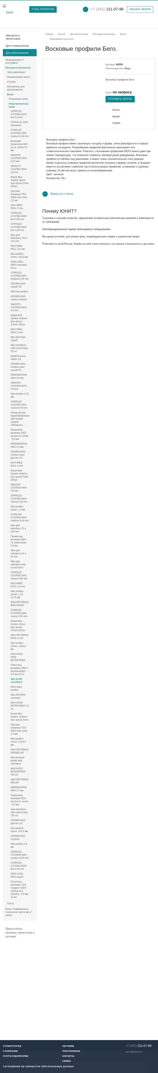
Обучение (68, 1046)
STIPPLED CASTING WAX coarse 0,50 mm (19, 613)
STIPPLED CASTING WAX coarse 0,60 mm (19, 575)
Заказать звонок (140, 9)
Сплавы (11, 81)
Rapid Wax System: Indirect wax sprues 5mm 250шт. (19, 475)
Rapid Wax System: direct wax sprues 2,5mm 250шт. (18, 626)
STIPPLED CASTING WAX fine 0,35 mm (19, 227)
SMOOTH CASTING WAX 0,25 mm (19, 158)
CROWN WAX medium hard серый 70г (18, 367)
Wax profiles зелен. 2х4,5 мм (19, 830)
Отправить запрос (120, 99)
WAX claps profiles (16, 688)
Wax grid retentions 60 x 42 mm (18, 553)
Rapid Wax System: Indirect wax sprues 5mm (19, 716)
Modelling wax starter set (18, 357)
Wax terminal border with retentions (17, 760)
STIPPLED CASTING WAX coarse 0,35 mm (19, 498)
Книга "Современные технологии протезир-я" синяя (18, 912)
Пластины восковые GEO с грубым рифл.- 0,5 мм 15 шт (19, 670)
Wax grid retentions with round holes (18, 564)
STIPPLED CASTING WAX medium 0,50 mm (20, 855)
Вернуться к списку (61, 193)
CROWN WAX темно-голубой (19, 298)
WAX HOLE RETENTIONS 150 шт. (18, 771)
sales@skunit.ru (133, 1051)
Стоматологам (12, 1046)
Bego (127, 68)
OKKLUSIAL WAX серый (17, 875)
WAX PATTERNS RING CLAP (19, 637)
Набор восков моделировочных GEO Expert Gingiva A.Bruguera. (20, 418)
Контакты (68, 1056)
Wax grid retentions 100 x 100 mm (19, 238)
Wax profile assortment (16, 680)
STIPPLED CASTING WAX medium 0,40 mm (20, 517)
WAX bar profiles (19, 291)
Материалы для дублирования (16, 88)
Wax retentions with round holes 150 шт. (19, 812)
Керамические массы (18, 77)
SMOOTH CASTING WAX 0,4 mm (19, 385)
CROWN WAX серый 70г (18, 285)
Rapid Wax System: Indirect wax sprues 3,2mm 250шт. (19, 320)
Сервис (66, 1061)
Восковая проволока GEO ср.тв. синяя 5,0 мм (19, 146)
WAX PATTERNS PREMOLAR (19, 751)
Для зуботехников (17, 52)
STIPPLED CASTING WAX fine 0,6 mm (19, 114)
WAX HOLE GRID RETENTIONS (18, 657)
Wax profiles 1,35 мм (20, 395)
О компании (10, 1051)
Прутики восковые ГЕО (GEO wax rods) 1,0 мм (19, 729)
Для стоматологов (17, 45)
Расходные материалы (18, 67)
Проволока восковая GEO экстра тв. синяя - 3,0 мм (19, 800)
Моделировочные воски (18, 105)
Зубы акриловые (16, 72)
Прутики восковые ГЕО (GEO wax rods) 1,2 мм (19, 196)
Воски (10, 94)
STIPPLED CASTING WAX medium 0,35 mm (20, 275)
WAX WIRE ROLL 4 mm (17, 464)
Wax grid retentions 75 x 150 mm (18, 528)
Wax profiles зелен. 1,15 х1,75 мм (17, 594)
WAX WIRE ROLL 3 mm (17, 331)
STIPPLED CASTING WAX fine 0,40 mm (19, 865)
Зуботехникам (71, 1051)
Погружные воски (18, 99)
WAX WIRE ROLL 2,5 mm (18, 585)
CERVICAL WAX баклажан (19, 124)
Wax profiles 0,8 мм (19, 845)
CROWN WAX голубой (18, 838)
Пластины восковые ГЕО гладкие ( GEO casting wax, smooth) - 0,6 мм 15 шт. (19, 889)
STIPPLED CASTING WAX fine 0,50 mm (19, 216)
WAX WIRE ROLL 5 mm (17, 207)
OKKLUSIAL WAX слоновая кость (19, 264)
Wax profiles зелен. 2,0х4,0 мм (18, 741)
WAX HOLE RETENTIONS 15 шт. (20, 705)
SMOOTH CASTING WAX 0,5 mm (19, 487)
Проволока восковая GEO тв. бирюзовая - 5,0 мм (19, 541)
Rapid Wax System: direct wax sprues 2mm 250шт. (19, 182)
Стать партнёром (43, 9)
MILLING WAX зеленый (18, 696)
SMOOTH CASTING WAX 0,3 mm (19, 169)
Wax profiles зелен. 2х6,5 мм (19, 255)
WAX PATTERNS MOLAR (19, 781)
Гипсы (10, 903)
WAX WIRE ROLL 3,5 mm (18, 247)
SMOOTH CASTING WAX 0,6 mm (19, 307)
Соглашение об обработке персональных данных (38, 1066)
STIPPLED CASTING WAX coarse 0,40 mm (19, 404)
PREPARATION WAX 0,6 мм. (19, 376)
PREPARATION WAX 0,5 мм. (19, 445)
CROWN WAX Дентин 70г (18, 822)
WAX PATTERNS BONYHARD (19, 604)
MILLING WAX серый (18, 339)
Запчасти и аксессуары (13, 37)
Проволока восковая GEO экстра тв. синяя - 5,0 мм (19, 434)
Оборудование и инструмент (14, 61)
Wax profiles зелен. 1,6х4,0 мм (18, 646)
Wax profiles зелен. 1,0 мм (18, 508)
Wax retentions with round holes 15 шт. (19, 348)
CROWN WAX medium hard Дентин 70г (18, 454)
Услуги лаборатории (15, 1056)
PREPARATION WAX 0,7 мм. (19, 789)
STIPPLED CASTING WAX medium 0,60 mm (20, 133)
